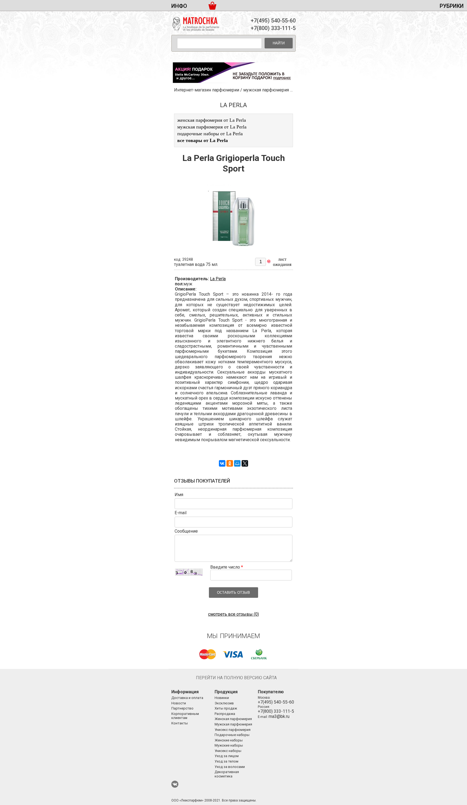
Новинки (222, 698)
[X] (245, 463)
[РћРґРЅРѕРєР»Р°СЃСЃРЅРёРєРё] (229, 463)
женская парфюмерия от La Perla (211, 120)
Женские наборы (229, 740)
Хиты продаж (226, 708)
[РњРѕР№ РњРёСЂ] (237, 463)
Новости (178, 703)
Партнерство (182, 708)
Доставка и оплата (187, 698)
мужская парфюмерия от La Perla (211, 127)
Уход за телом (226, 761)
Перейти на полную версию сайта (236, 677)
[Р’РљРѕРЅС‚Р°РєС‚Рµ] (222, 463)
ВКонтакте (174, 784)
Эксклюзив (224, 703)
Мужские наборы (229, 745)
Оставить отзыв (233, 592)
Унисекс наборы (228, 751)
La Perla (218, 278)
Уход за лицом (227, 756)
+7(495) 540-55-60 (273, 20)
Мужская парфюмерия (233, 724)
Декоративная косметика (227, 774)
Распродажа (225, 714)
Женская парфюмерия (233, 719)
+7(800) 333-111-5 (273, 28)
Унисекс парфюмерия (233, 730)
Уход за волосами (230, 767)
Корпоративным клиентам (185, 716)
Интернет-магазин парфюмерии (206, 90)
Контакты (179, 723)
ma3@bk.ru (279, 716)
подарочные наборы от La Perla (210, 133)
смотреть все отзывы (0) (233, 614)
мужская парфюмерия (266, 90)
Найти (279, 43)
